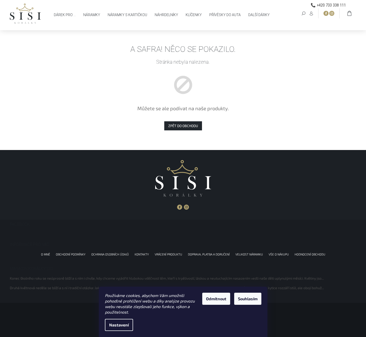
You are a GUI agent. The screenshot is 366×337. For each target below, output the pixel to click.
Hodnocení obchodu (310, 254)
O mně (45, 254)
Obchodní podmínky (71, 254)
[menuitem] (64, 15)
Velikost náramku (249, 254)
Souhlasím (248, 298)
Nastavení (119, 324)
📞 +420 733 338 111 (328, 5)
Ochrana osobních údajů (110, 254)
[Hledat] (303, 13)
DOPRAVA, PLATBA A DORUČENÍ (209, 254)
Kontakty (142, 254)
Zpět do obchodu (183, 126)
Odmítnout (216, 298)
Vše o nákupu (279, 254)
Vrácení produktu (168, 254)
